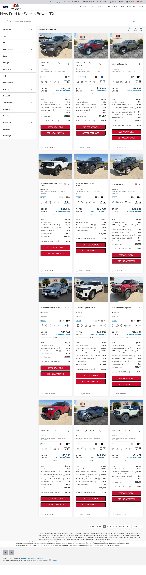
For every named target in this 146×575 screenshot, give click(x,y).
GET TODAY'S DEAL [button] (55, 127)
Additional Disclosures (37, 558)
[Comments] (65, 81)
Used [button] (91, 7)
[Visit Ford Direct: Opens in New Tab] (53, 560)
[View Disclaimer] (58, 82)
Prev (100, 526)
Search (134, 21)
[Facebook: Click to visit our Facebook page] (6, 552)
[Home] (80, 7)
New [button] (85, 7)
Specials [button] (98, 7)
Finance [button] (122, 7)
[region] (55, 110)
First (93, 526)
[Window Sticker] (68, 81)
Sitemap (23, 558)
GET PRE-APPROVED (55, 133)
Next (121, 526)
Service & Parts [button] (110, 7)
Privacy (28, 558)
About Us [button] (131, 7)
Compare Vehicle (49, 147)
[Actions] (68, 64)
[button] (70, 45)
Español (140, 7)
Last (128, 526)
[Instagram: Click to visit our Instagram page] (12, 552)
